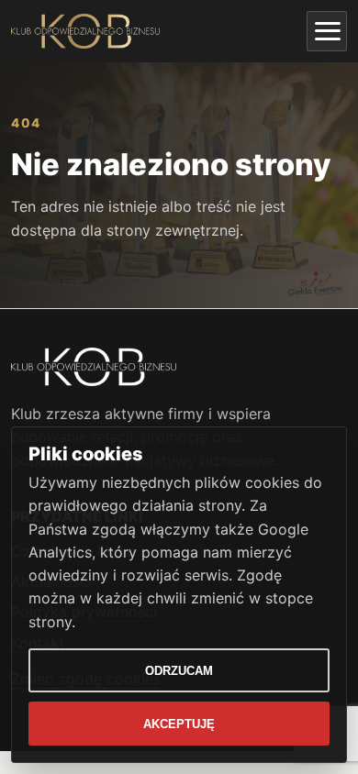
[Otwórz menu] (327, 31)
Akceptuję (179, 724)
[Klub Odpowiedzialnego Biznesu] (85, 31)
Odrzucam (179, 671)
